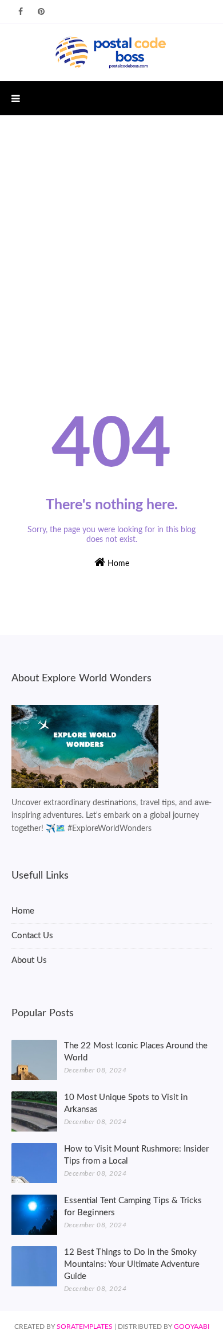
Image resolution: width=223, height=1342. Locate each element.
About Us (29, 960)
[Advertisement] (111, 244)
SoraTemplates (85, 1326)
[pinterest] (41, 12)
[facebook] (20, 12)
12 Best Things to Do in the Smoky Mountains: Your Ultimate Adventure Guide (132, 1264)
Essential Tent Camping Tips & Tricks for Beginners (133, 1206)
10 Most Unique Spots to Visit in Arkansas (126, 1103)
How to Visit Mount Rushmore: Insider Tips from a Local (136, 1155)
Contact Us (32, 935)
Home (117, 564)
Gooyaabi (191, 1326)
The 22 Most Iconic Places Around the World (136, 1051)
